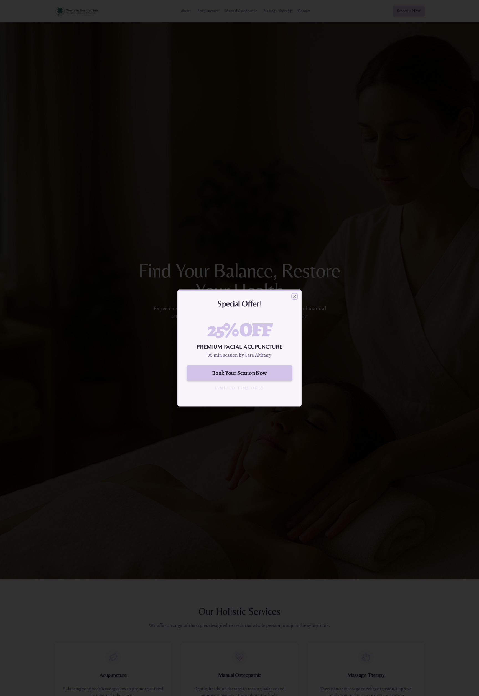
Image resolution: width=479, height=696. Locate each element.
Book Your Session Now (239, 373)
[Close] (294, 296)
